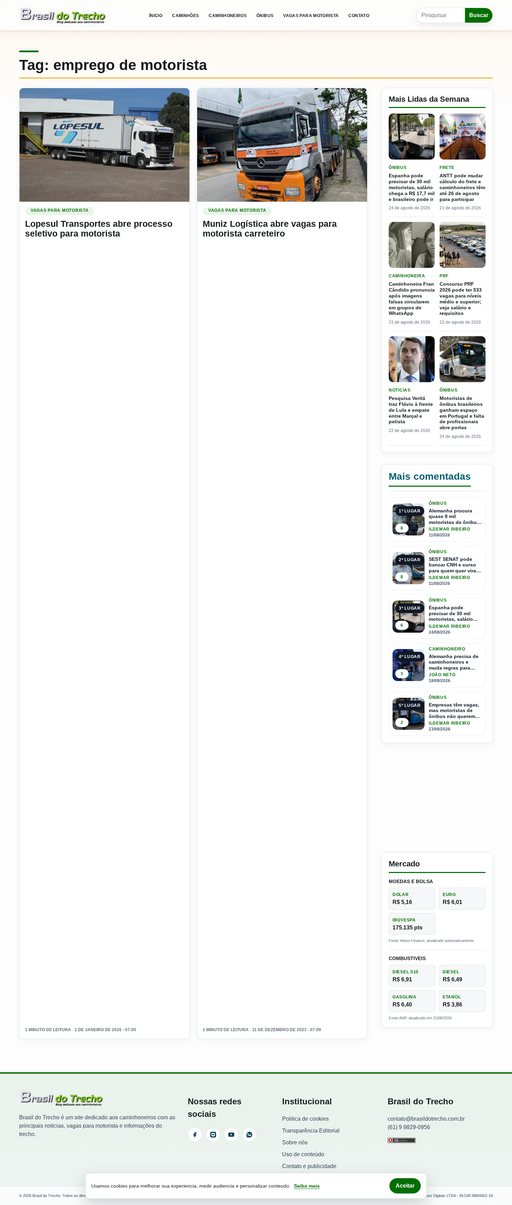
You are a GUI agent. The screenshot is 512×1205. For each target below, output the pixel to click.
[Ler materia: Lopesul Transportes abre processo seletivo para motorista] (104, 144)
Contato (358, 15)
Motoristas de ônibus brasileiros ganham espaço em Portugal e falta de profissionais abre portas (462, 412)
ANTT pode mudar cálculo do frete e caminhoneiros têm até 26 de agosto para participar (462, 187)
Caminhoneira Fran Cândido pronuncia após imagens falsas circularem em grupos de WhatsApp (412, 298)
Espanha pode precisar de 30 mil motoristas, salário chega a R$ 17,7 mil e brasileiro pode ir (412, 187)
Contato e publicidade (309, 1166)
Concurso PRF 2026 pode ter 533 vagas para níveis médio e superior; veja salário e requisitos (461, 298)
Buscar (478, 15)
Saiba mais (307, 1186)
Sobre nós (295, 1142)
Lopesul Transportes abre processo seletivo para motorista (98, 229)
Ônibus (264, 15)
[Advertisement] (437, 797)
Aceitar (405, 1186)
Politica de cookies (305, 1119)
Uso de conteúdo (303, 1154)
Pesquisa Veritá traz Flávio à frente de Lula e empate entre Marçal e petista (411, 409)
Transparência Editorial (311, 1131)
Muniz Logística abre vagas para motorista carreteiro (270, 229)
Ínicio (155, 15)
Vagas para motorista (311, 15)
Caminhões (185, 15)
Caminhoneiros (228, 15)
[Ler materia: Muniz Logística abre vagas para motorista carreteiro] (282, 144)
